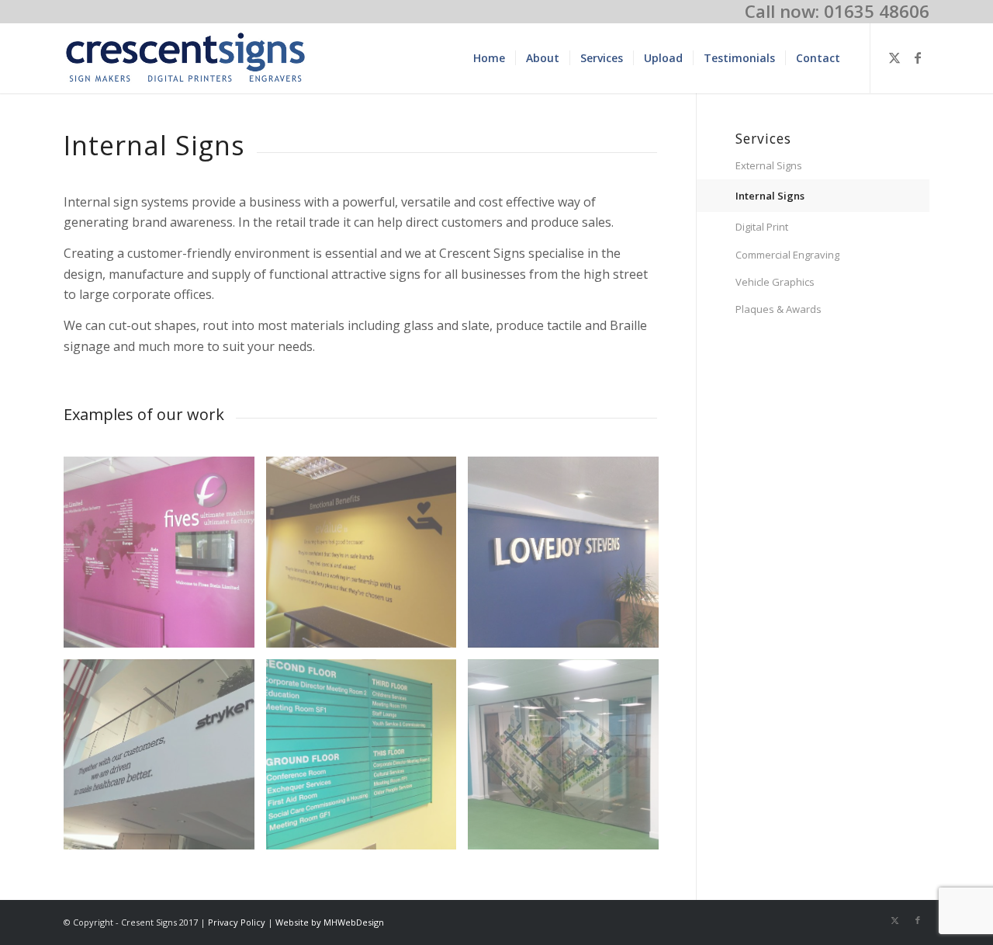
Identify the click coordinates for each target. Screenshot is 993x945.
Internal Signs (769, 196)
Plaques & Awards (778, 309)
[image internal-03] (367, 558)
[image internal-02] (165, 558)
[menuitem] (489, 58)
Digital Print (761, 227)
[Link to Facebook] (917, 57)
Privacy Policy (236, 922)
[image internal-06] (165, 760)
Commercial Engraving (787, 255)
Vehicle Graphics (775, 282)
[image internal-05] (569, 760)
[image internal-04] (569, 558)
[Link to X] (894, 57)
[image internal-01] (367, 760)
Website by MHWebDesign (329, 922)
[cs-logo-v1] (185, 58)
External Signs (768, 165)
